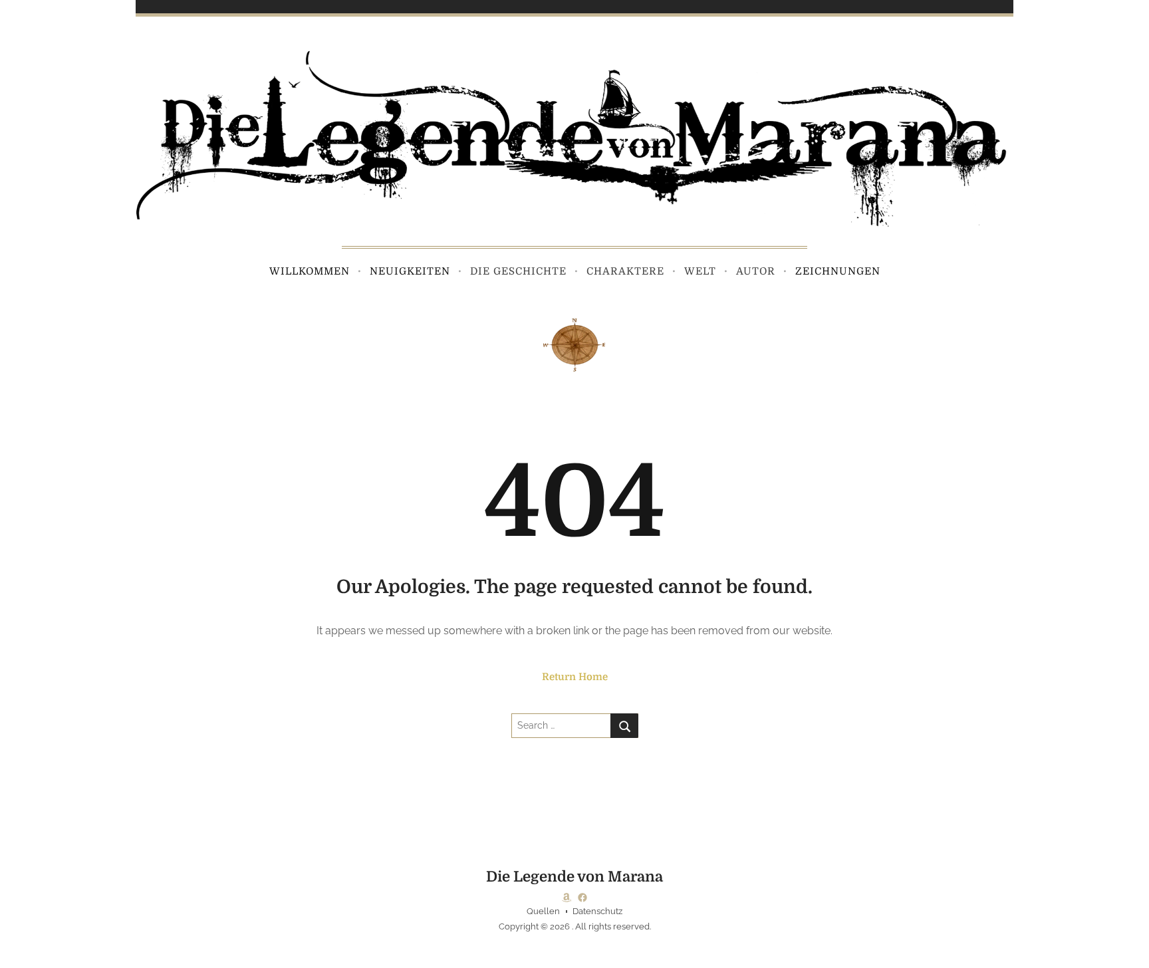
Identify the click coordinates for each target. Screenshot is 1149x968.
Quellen (543, 911)
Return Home (575, 677)
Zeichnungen (837, 271)
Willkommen (309, 271)
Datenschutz (597, 911)
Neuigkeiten (410, 271)
